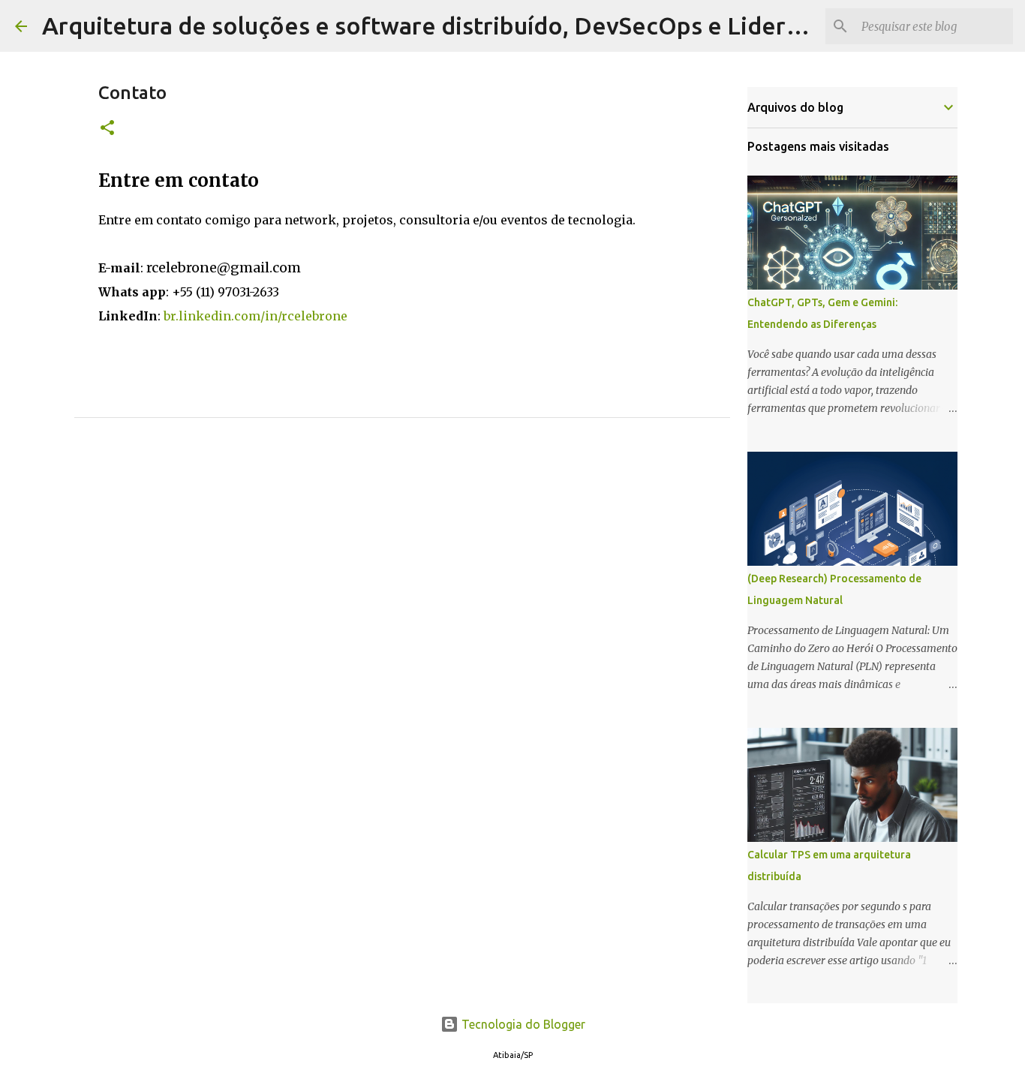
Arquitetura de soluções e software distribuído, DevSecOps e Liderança (439, 25)
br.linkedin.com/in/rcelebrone (255, 315)
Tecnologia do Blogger (521, 1024)
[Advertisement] (402, 593)
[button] (107, 129)
